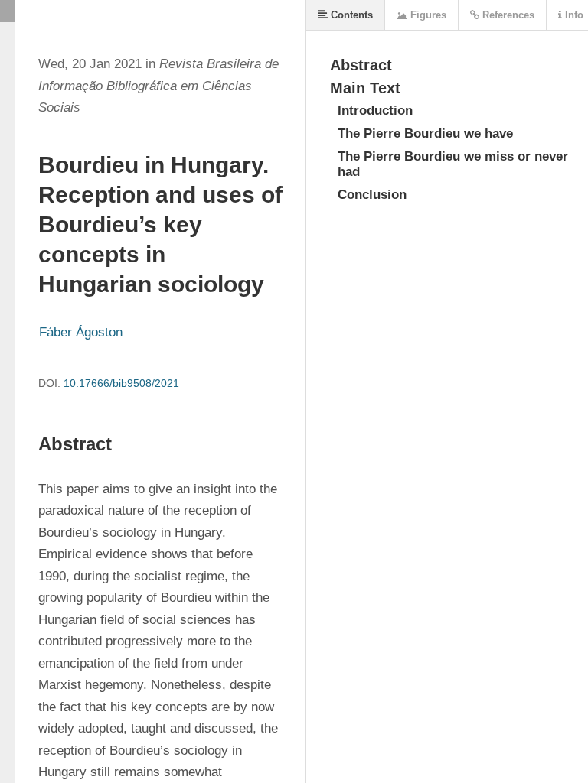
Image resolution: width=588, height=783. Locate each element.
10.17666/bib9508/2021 (121, 383)
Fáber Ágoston (80, 332)
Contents (350, 15)
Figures (426, 15)
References (506, 15)
